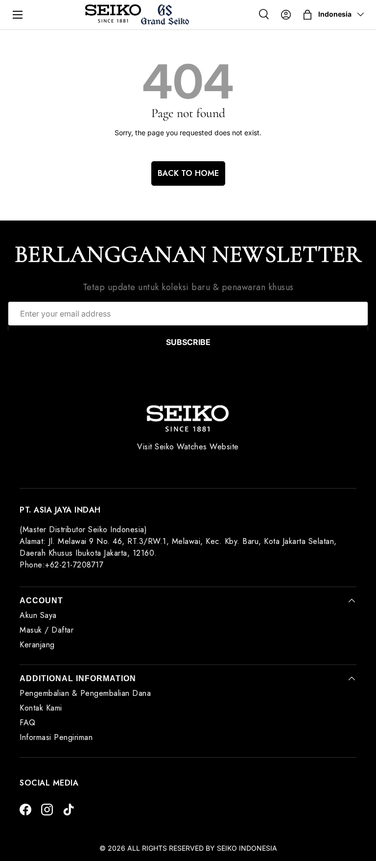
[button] (307, 14)
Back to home (188, 173)
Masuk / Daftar (46, 630)
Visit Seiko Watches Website (188, 446)
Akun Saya (38, 615)
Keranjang (37, 644)
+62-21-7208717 (74, 564)
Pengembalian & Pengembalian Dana (85, 693)
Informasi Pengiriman (56, 737)
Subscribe (188, 342)
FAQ (28, 722)
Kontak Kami (41, 707)
